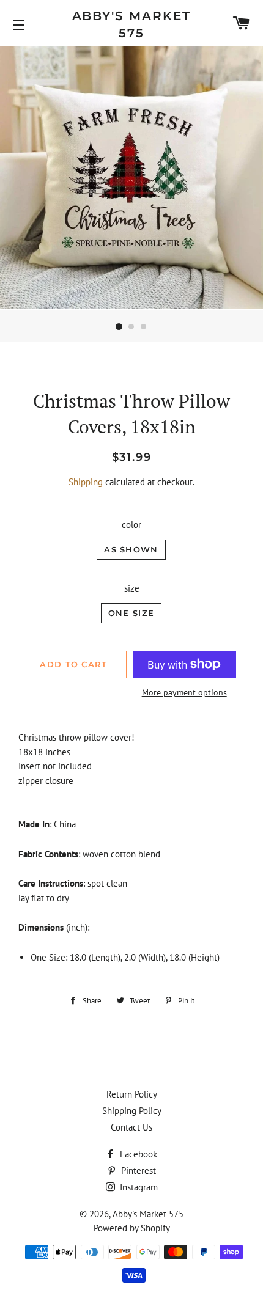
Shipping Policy (131, 1110)
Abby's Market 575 (131, 24)
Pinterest (137, 1170)
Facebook (137, 1154)
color (131, 524)
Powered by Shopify (132, 1228)
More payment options (184, 692)
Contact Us (131, 1127)
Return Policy (131, 1094)
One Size (131, 613)
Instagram (137, 1187)
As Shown (131, 549)
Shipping (86, 482)
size (131, 588)
